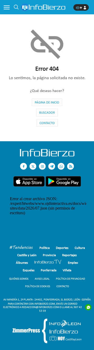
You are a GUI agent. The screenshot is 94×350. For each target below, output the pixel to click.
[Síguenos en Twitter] (33, 166)
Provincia (49, 255)
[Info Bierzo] (47, 154)
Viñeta (67, 270)
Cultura (80, 248)
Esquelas (28, 270)
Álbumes (22, 263)
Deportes (62, 248)
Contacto (47, 123)
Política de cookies (37, 286)
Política (44, 248)
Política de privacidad (70, 278)
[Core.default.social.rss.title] (70, 166)
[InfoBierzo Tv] (48, 262)
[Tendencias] (21, 248)
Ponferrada (48, 270)
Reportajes (69, 255)
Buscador (47, 112)
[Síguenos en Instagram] (42, 166)
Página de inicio (47, 102)
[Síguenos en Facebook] (23, 166)
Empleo (73, 263)
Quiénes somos (18, 278)
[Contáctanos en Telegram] (51, 166)
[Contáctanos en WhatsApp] (61, 166)
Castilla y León (27, 255)
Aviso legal (42, 278)
